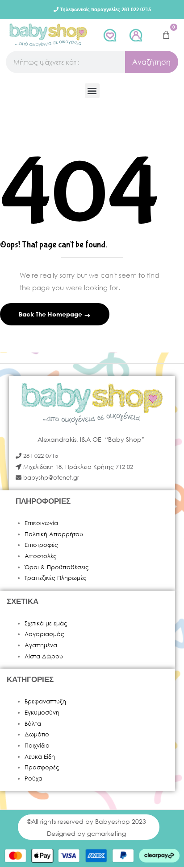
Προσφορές (42, 767)
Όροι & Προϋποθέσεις (57, 567)
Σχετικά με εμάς (46, 623)
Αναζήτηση (151, 61)
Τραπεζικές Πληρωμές (56, 578)
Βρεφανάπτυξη (45, 701)
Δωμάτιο (37, 734)
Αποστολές (41, 556)
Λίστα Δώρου (44, 656)
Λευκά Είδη (40, 756)
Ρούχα (33, 778)
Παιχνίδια (37, 745)
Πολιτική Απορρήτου (54, 534)
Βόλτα (33, 723)
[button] (92, 90)
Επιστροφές (41, 545)
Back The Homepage (51, 314)
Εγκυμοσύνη (42, 712)
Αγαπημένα (41, 645)
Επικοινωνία (41, 523)
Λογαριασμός (44, 634)
